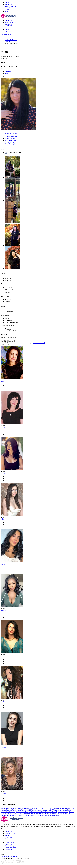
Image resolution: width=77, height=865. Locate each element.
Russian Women (44, 813)
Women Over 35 (52, 812)
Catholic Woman (6, 815)
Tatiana (3, 427)
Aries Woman (57, 808)
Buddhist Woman (66, 813)
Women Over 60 (33, 813)
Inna (2, 382)
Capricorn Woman (29, 815)
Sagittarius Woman (53, 815)
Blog (6, 839)
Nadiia (3, 565)
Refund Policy (9, 846)
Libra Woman (66, 808)
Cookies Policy (9, 849)
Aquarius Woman (55, 813)
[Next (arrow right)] (3, 149)
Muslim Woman (52, 810)
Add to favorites (10, 138)
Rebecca (3, 610)
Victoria (3, 748)
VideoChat (8, 831)
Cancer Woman (11, 810)
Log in (7, 2)
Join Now (8, 31)
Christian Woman (41, 815)
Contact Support (6, 34)
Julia (2, 519)
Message (7, 73)
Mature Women (42, 810)
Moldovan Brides (16, 808)
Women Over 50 (11, 813)
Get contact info (10, 142)
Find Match (8, 837)
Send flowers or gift (11, 140)
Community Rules (10, 848)
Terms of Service (10, 842)
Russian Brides (5, 808)
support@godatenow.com (9, 856)
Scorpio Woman (30, 812)
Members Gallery (10, 833)
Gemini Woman (21, 810)
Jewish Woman (31, 810)
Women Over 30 (41, 812)
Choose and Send (39, 343)
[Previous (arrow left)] (1, 149)
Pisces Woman (62, 810)
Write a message (10, 135)
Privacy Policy (9, 844)
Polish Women (10, 812)
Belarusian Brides (47, 808)
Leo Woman (26, 808)
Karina (3, 702)
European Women (17, 815)
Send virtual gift (10, 144)
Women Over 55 (22, 813)
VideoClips (8, 835)
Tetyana (3, 793)
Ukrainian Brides (35, 808)
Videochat (8, 71)
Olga (2, 656)
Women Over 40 (63, 812)
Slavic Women (20, 812)
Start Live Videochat (11, 133)
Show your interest (11, 137)
